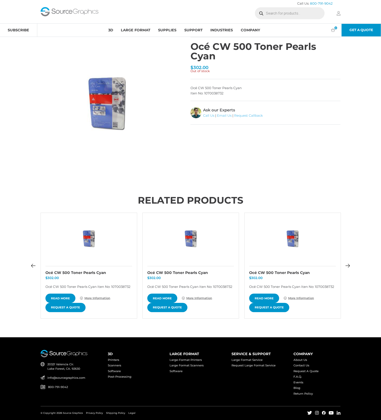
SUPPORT (193, 30)
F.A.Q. (297, 376)
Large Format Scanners (187, 365)
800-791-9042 (321, 4)
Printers (113, 360)
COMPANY (250, 30)
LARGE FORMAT (135, 30)
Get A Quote (361, 30)
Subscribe (18, 30)
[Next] (348, 265)
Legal (131, 412)
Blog (296, 388)
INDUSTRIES (221, 30)
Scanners (114, 365)
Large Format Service (247, 360)
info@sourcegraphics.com (66, 377)
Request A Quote (306, 371)
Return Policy (303, 393)
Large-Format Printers (186, 360)
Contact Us (301, 365)
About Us (300, 360)
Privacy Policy (94, 412)
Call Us (208, 116)
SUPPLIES (167, 30)
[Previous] (33, 265)
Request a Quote (65, 307)
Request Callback (248, 116)
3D (110, 30)
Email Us (224, 116)
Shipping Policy (115, 412)
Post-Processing (119, 376)
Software (114, 371)
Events (298, 382)
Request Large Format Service (254, 365)
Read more (60, 298)
